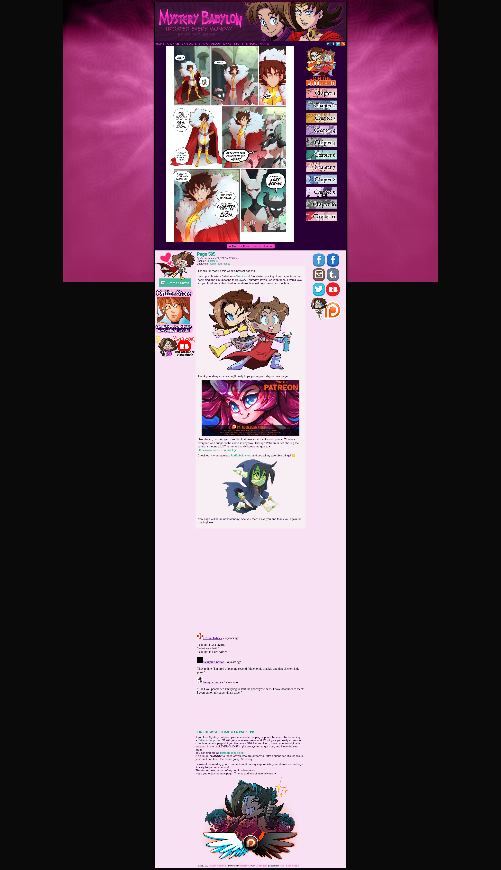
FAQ (205, 43)
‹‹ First (233, 246)
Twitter (338, 43)
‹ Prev (245, 246)
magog (226, 263)
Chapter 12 (212, 261)
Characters (191, 43)
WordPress (245, 866)
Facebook (333, 43)
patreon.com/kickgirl (232, 752)
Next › (256, 246)
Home (160, 43)
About (216, 43)
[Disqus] (250, 579)
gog (220, 263)
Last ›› (268, 246)
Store (238, 43)
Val (201, 258)
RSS (343, 43)
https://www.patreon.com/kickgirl (217, 450)
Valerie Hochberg (218, 866)
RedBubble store (241, 455)
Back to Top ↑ (292, 866)
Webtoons (242, 276)
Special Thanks (257, 43)
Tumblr (328, 43)
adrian (213, 263)
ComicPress (262, 866)
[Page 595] (230, 241)
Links (227, 43)
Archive (173, 43)
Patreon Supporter (209, 740)
